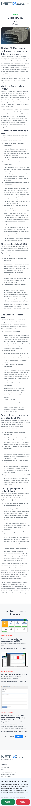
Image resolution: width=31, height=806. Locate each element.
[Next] (25, 736)
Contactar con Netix (7, 759)
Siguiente (19, 736)
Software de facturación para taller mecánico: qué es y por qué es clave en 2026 (13, 717)
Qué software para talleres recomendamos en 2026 (11, 640)
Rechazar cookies (23, 802)
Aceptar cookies (8, 802)
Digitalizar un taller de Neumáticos (14, 674)
